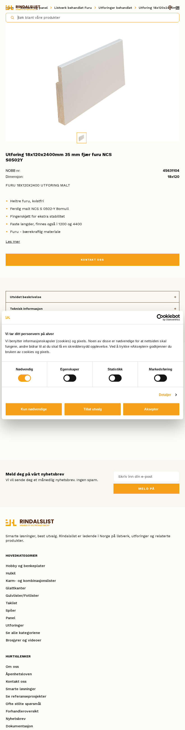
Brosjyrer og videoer (23, 640)
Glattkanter (16, 588)
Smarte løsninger (21, 689)
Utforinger (15, 625)
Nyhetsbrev (16, 718)
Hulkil (11, 573)
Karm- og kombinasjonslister (31, 580)
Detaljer (165, 395)
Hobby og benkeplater (25, 566)
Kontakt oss (16, 681)
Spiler (11, 610)
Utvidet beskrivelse (25, 297)
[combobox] (92, 17)
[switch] (69, 378)
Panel (10, 618)
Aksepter (151, 409)
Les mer (13, 241)
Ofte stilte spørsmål (23, 704)
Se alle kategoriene (23, 633)
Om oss (12, 666)
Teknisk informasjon (26, 308)
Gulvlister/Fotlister (22, 595)
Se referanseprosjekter (26, 696)
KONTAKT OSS (92, 259)
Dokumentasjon (19, 726)
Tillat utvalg (92, 409)
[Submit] (10, 17)
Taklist (11, 603)
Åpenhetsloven (19, 674)
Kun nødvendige (34, 409)
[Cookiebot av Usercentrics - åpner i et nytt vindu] (160, 317)
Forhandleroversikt (22, 711)
